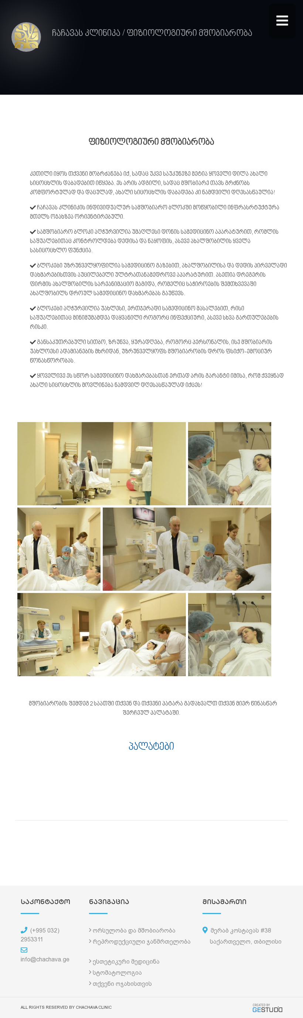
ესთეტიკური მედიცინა (126, 961)
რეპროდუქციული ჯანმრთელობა (142, 941)
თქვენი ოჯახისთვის (122, 983)
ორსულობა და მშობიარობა (134, 930)
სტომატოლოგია (117, 972)
